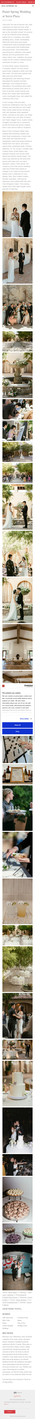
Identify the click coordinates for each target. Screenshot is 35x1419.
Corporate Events (23, 1317)
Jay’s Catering (7, 1295)
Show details (24, 719)
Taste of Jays (21, 1323)
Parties (4, 1323)
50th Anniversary (7, 1317)
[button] (33, 6)
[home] (9, 6)
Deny (17, 731)
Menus (20, 1320)
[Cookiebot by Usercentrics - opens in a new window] (25, 686)
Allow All (17, 725)
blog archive (8, 1382)
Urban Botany (21, 1300)
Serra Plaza (12, 1292)
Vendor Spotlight (7, 1326)
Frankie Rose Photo (9, 1297)
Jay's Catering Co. (7, 2)
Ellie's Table (21, 2)
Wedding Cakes (22, 1326)
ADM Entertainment (10, 1302)
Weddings (5, 1328)
